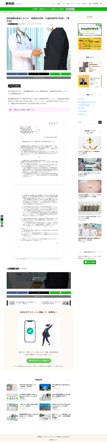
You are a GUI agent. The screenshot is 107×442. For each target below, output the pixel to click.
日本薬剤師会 (81, 108)
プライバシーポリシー (49, 436)
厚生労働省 (22, 23)
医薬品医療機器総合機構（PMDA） (87, 102)
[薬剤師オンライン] (14, 3)
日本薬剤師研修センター (84, 111)
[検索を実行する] (100, 122)
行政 (16, 23)
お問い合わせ (66, 436)
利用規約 (59, 436)
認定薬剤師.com (82, 114)
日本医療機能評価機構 (84, 105)
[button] (17, 74)
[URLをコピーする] (2, 225)
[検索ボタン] (101, 3)
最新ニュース (11, 23)
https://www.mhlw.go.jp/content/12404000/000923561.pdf (46, 259)
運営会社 (40, 436)
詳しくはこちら (70, 9)
